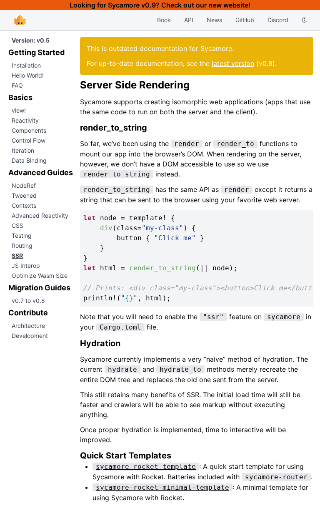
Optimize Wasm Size (40, 275)
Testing (22, 235)
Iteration (23, 150)
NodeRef (24, 185)
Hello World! (28, 75)
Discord (278, 19)
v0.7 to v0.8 (28, 300)
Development (30, 335)
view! (19, 110)
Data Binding (29, 160)
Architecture (28, 325)
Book (164, 19)
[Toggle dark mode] (304, 20)
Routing (22, 245)
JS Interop (26, 265)
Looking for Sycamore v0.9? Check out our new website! (160, 5)
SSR (17, 255)
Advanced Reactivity (40, 215)
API (188, 19)
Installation (26, 65)
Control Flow (28, 140)
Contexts (24, 205)
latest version (233, 63)
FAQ (17, 85)
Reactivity (25, 120)
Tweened (24, 195)
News (214, 19)
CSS (17, 225)
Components (29, 130)
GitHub (244, 19)
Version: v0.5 (31, 40)
